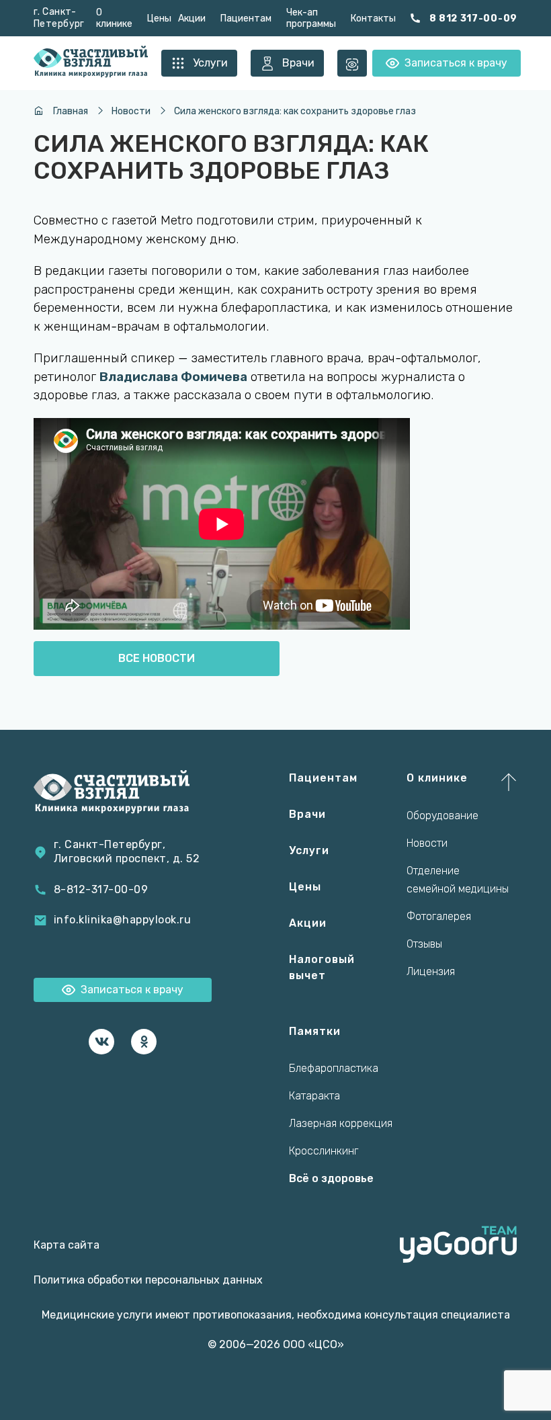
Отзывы (424, 943)
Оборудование (442, 815)
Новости (427, 843)
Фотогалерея (439, 916)
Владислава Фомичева (173, 376)
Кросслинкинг (323, 1150)
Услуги (309, 850)
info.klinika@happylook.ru (122, 919)
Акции (192, 18)
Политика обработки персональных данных (148, 1279)
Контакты (373, 18)
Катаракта (314, 1095)
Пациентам (245, 18)
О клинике (114, 18)
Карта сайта (66, 1245)
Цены (159, 18)
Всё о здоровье (331, 1178)
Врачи (307, 814)
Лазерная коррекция (340, 1123)
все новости (156, 658)
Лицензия (431, 971)
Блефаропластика (333, 1068)
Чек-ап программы (311, 18)
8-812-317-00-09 (101, 889)
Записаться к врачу (456, 62)
